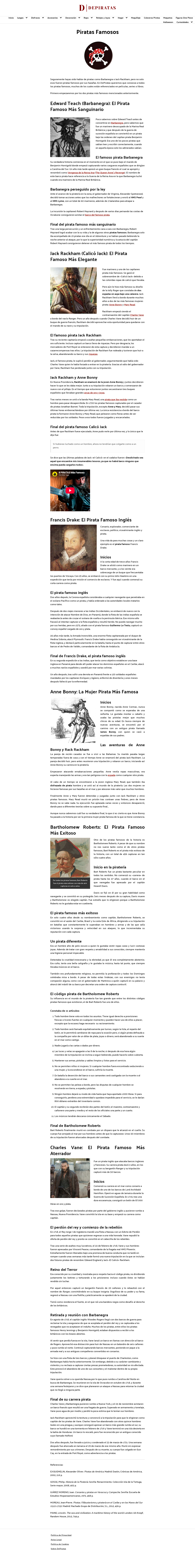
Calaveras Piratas (152, 17)
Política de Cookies (60, 1544)
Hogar (121, 17)
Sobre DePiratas (58, 1548)
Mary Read (129, 304)
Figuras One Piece (184, 17)
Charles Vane (137, 315)
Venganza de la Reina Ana (81, 172)
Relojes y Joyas (103, 17)
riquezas (93, 354)
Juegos (20, 17)
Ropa (86, 17)
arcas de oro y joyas (94, 392)
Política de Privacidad (61, 1535)
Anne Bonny (115, 304)
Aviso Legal (56, 1539)
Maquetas (167, 17)
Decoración (70, 17)
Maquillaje (135, 17)
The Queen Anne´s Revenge (110, 172)
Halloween (168, 22)
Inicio (11, 17)
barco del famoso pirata (97, 215)
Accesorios (52, 17)
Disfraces (35, 17)
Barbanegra (117, 123)
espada (111, 775)
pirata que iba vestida (116, 399)
